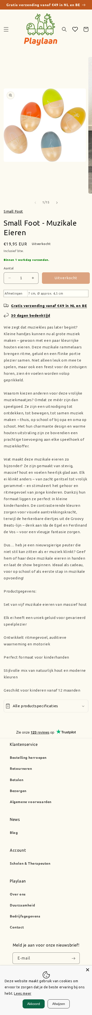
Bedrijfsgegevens (25, 916)
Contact (17, 927)
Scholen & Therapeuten (30, 863)
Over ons (18, 894)
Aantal (8, 268)
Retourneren (21, 768)
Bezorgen (18, 790)
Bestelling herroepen (28, 757)
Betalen (16, 779)
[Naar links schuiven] (35, 202)
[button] (6, 29)
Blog (14, 832)
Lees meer (22, 993)
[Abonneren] (73, 958)
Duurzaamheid (22, 905)
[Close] (87, 969)
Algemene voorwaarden (31, 801)
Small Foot (13, 211)
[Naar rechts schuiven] (57, 202)
